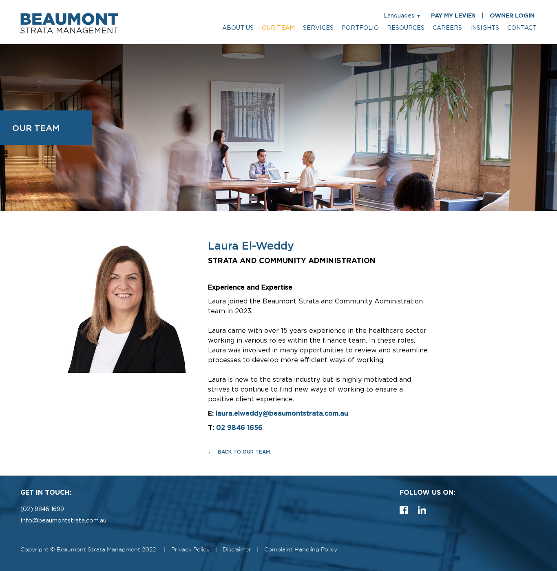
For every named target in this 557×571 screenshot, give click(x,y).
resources (405, 28)
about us (238, 28)
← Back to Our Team (239, 451)
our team (278, 28)
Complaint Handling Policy (300, 549)
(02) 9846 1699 (42, 509)
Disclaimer (237, 549)
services (318, 28)
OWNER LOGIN (512, 16)
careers (447, 28)
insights (484, 28)
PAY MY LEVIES (453, 16)
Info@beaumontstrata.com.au (63, 521)
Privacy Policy (190, 549)
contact (522, 28)
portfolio (360, 28)
